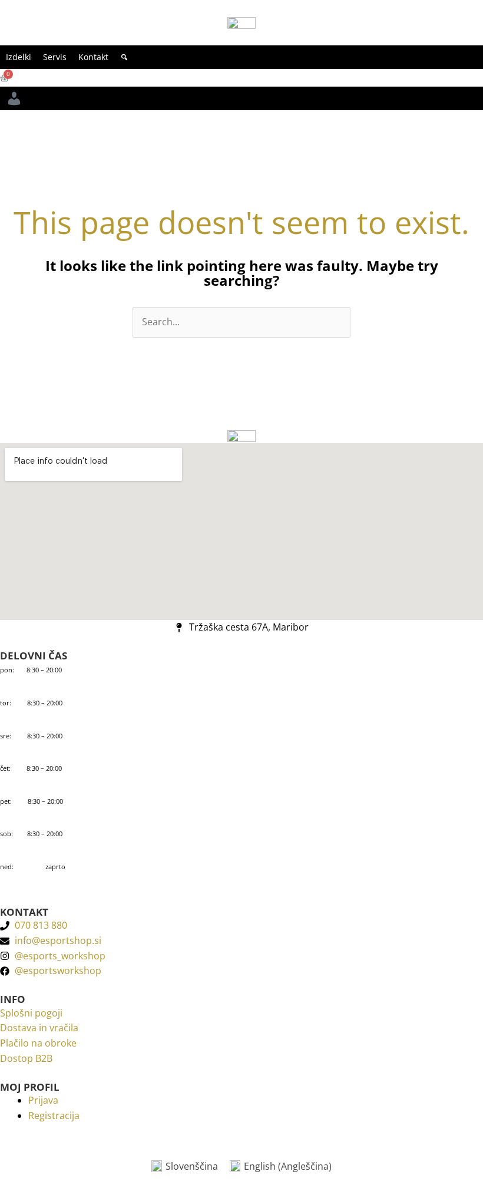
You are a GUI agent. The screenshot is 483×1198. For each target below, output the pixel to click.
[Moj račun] (14, 98)
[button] (124, 57)
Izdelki (18, 56)
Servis (55, 56)
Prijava (43, 1100)
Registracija (54, 1115)
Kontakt (93, 56)
